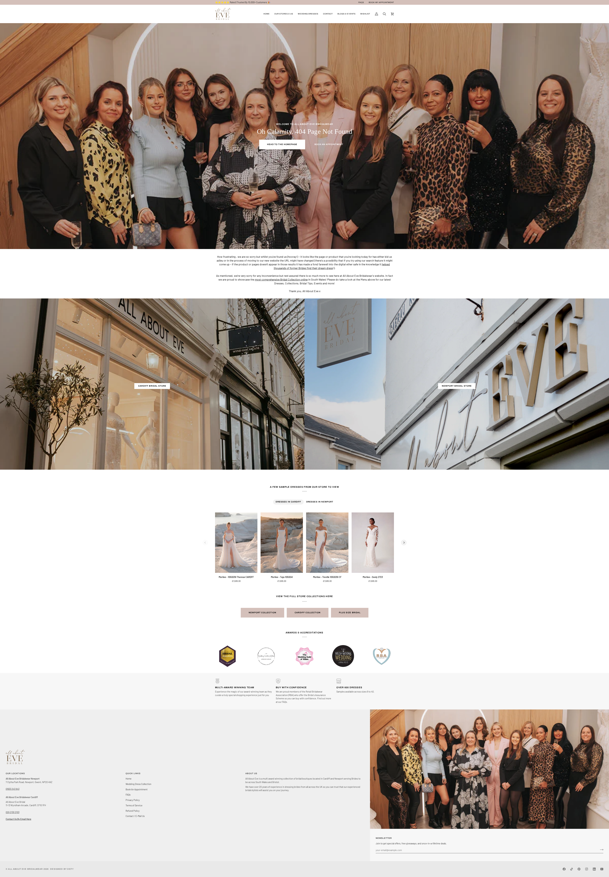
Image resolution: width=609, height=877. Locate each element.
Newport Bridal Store (457, 386)
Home (128, 778)
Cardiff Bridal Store (152, 386)
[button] (284, 14)
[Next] (404, 542)
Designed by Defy (62, 869)
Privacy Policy (133, 800)
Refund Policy (133, 810)
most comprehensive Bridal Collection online (281, 279)
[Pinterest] (579, 869)
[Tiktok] (571, 869)
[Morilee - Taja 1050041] (282, 542)
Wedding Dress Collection (138, 784)
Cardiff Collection (308, 613)
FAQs (128, 794)
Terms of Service (134, 805)
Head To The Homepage (282, 144)
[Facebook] (564, 869)
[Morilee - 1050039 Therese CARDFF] (236, 542)
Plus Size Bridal (349, 613)
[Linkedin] (594, 869)
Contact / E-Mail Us (135, 816)
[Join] (600, 849)
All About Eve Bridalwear (25, 869)
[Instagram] (586, 869)
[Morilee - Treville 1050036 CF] (327, 542)
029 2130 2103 (12, 812)
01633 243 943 (12, 788)
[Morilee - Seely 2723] (373, 542)
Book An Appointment (328, 144)
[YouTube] (601, 869)
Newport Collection (262, 613)
